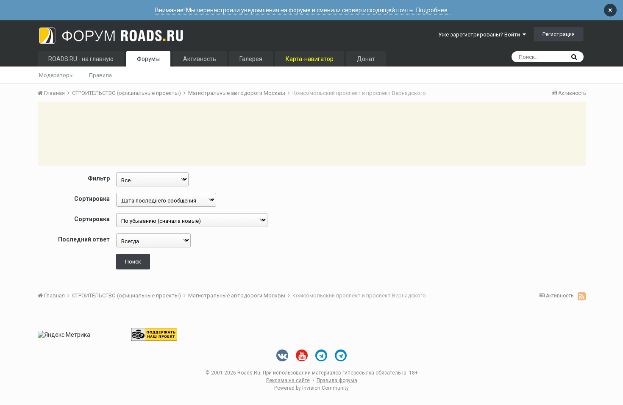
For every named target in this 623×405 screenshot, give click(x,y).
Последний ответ (84, 239)
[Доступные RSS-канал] (582, 296)
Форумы (148, 58)
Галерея (250, 58)
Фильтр (99, 178)
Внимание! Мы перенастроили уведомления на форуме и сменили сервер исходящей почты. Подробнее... (303, 10)
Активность (199, 58)
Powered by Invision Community (311, 388)
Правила (100, 75)
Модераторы (56, 75)
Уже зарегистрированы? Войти (480, 34)
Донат (366, 58)
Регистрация (558, 34)
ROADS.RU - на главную (81, 58)
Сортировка (92, 198)
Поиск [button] (133, 261)
